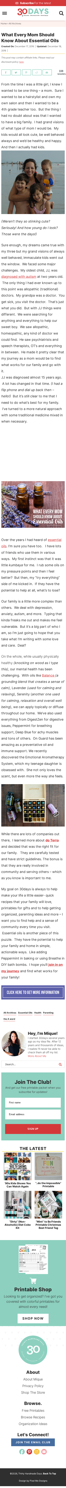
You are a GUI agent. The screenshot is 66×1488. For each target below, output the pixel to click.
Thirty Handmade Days (33, 12)
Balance (48, 675)
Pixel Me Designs (38, 1480)
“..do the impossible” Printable (48, 1184)
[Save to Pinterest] (26, 72)
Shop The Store (33, 1392)
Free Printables (33, 1410)
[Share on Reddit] (37, 72)
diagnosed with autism (18, 277)
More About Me (37, 1056)
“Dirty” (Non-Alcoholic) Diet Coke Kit (18, 1224)
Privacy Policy (33, 1386)
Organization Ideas (33, 1424)
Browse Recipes (33, 1417)
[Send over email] (47, 72)
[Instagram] (36, 1451)
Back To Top (49, 1473)
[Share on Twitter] (16, 72)
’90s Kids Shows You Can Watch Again (18, 1185)
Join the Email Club (33, 1442)
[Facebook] (22, 1451)
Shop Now (33, 1318)
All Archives (9, 1012)
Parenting (48, 1012)
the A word (9, 1019)
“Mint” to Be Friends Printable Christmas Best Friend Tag (48, 1224)
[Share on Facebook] (6, 72)
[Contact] (44, 1451)
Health (37, 1012)
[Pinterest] (29, 1451)
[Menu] (4, 13)
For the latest (35, 3)
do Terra (52, 840)
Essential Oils (25, 1012)
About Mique (33, 1379)
